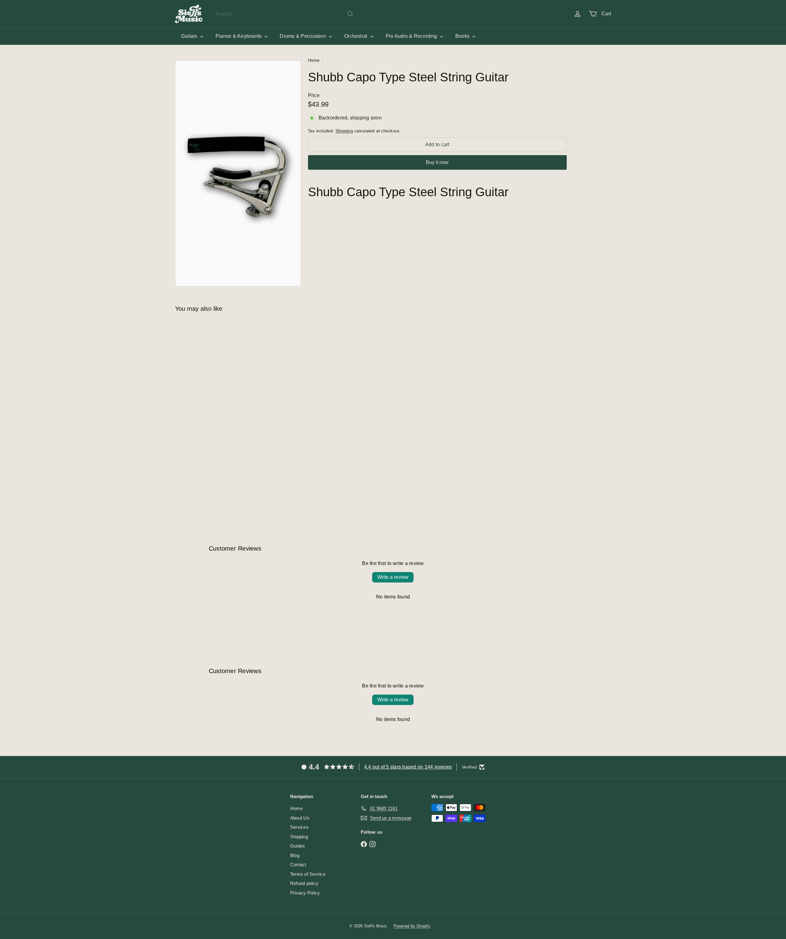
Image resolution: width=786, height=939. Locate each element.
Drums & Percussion (303, 36)
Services (299, 827)
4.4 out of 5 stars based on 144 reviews (408, 767)
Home (314, 60)
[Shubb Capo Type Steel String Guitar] (208, 407)
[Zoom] (238, 173)
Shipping (344, 130)
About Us (299, 817)
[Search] (350, 13)
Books (463, 36)
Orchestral (356, 36)
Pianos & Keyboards (239, 36)
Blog (294, 855)
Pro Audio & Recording (412, 36)
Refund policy (304, 883)
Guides (297, 845)
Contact (298, 864)
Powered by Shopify (412, 926)
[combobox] (285, 13)
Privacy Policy (305, 892)
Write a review (392, 577)
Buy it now (437, 162)
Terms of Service (307, 874)
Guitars (190, 36)
